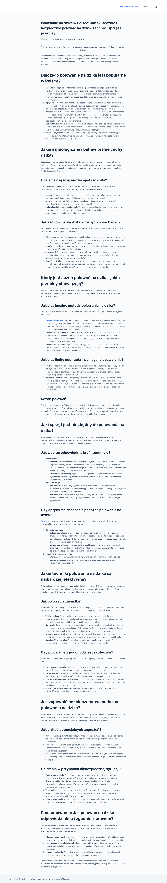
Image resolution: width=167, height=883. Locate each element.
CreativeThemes (62, 879)
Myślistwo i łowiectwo (129, 7)
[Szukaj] (156, 7)
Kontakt (146, 7)
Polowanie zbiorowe (54, 320)
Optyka (44, 521)
